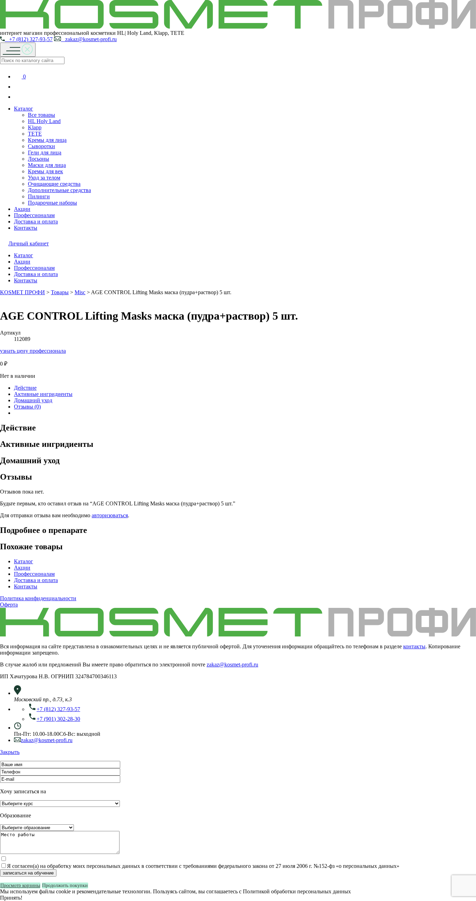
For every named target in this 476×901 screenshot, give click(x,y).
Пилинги (39, 196)
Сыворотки (41, 146)
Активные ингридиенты (43, 394)
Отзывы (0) (27, 407)
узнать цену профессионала (33, 351)
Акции (22, 209)
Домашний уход (33, 400)
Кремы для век (45, 171)
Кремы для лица (47, 140)
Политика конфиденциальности (38, 598)
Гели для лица (44, 152)
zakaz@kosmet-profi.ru (89, 39)
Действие (25, 388)
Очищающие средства (54, 184)
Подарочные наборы (52, 203)
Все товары (41, 115)
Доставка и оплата (36, 221)
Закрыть (10, 752)
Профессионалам (34, 215)
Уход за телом (44, 178)
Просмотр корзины (20, 885)
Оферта (9, 605)
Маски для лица (47, 165)
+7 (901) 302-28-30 (58, 719)
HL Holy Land (44, 121)
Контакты (25, 228)
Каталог (23, 109)
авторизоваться (110, 515)
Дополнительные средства (59, 190)
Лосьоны (38, 159)
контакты (414, 646)
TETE (35, 134)
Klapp (34, 127)
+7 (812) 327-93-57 (29, 39)
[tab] (245, 388)
